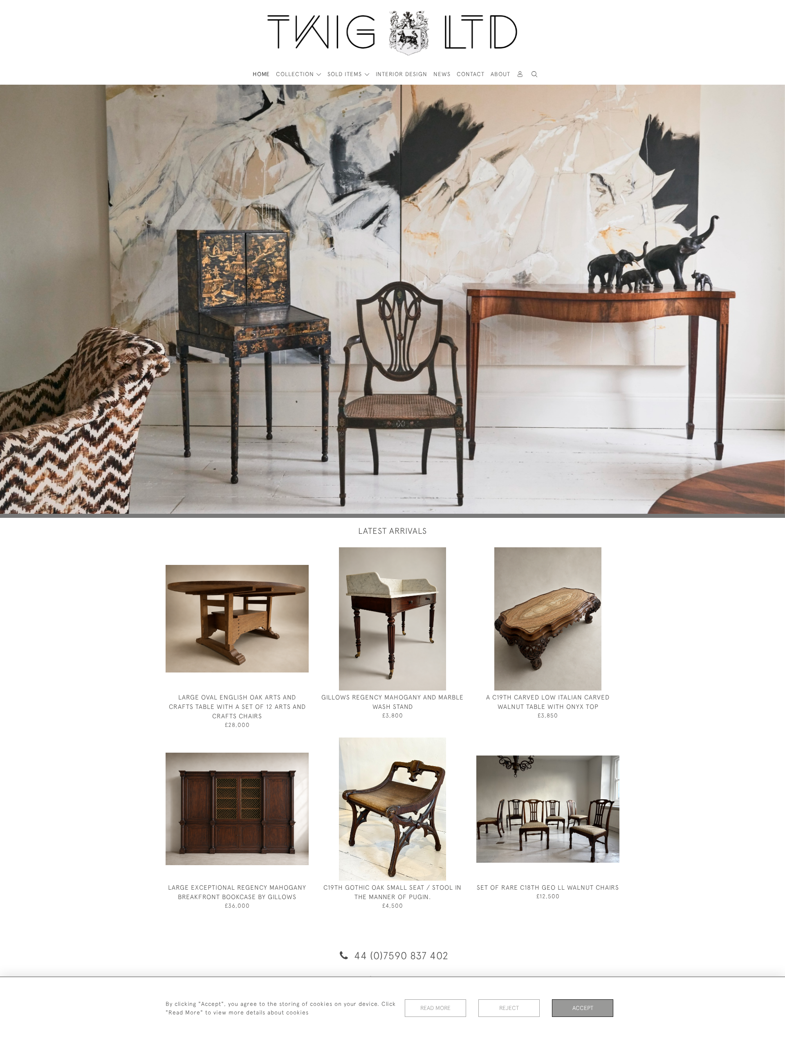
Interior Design (401, 74)
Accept (582, 1008)
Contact (470, 74)
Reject (509, 1008)
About (500, 74)
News (442, 74)
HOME (261, 74)
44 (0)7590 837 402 (400, 955)
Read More (435, 1008)
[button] (535, 74)
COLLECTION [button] (296, 74)
